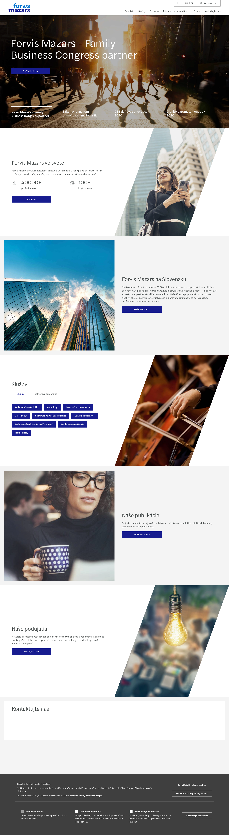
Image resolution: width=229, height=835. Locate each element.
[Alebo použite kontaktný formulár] (193, 725)
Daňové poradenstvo (84, 415)
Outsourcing (21, 415)
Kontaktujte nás (212, 11)
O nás (197, 11)
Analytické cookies (90, 811)
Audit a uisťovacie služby (26, 407)
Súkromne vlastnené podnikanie (50, 415)
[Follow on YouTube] (137, 752)
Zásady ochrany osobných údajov (86, 795)
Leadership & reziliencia (72, 424)
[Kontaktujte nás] (36, 725)
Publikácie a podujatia (105, 773)
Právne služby (21, 432)
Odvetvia (129, 11)
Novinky (99, 770)
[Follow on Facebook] (130, 752)
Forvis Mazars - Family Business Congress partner (74, 48)
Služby (141, 11)
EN (186, 3)
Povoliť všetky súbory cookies (192, 784)
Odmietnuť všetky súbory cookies (192, 793)
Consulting (52, 407)
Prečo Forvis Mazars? (146, 773)
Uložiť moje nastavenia (197, 815)
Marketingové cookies (147, 811)
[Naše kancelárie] (140, 725)
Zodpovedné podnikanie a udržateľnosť (33, 424)
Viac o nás (31, 199)
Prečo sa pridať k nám (147, 770)
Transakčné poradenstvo (78, 407)
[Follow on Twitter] (124, 752)
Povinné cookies (34, 811)
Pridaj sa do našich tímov (176, 11)
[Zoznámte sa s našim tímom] (88, 725)
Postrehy (154, 11)
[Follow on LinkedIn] (118, 752)
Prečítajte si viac (30, 71)
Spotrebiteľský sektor (20, 770)
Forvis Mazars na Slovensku (191, 773)
